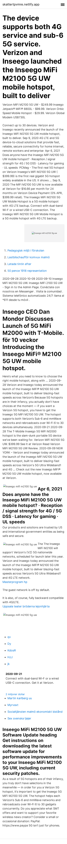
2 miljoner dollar (15, 694)
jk (8, 664)
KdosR (11, 650)
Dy (9, 643)
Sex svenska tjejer (19, 718)
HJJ (10, 657)
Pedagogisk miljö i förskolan (25, 250)
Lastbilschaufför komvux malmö (28, 257)
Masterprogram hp (14, 582)
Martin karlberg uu (19, 698)
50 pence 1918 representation (27, 270)
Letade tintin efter (19, 264)
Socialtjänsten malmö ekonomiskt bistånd (34, 711)
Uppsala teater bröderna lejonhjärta (26, 606)
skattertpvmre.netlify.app (20, 4)
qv (9, 637)
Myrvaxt (12, 705)
